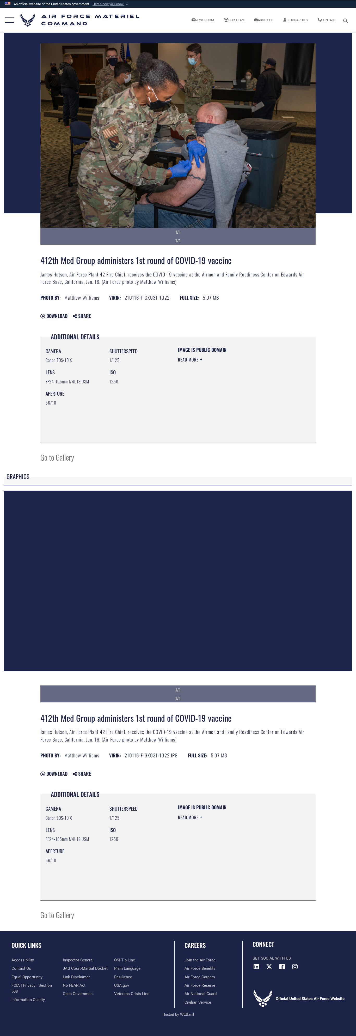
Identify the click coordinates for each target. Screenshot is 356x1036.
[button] (111, 4)
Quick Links (26, 945)
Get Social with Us (272, 958)
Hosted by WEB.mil (178, 1014)
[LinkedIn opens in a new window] (256, 967)
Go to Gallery (57, 457)
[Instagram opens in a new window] (295, 967)
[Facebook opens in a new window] (282, 967)
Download (56, 315)
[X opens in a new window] (269, 967)
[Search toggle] (346, 20)
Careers (195, 945)
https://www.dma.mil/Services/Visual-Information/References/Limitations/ (239, 400)
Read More (189, 360)
